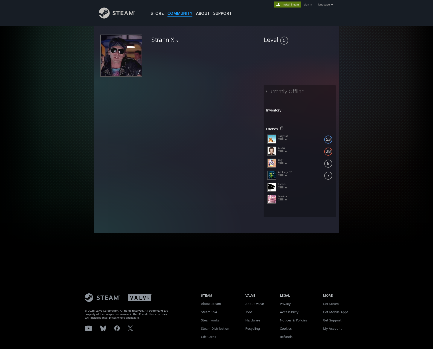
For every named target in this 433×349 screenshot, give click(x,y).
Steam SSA (209, 312)
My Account (332, 328)
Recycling (252, 328)
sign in (308, 4)
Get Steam (331, 304)
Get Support (332, 320)
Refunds (286, 337)
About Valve (254, 304)
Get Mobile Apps (335, 312)
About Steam (211, 304)
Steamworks (210, 320)
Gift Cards (208, 337)
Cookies (286, 328)
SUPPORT (222, 13)
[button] (300, 40)
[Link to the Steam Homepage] (117, 17)
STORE (157, 13)
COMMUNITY (179, 13)
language (324, 4)
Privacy (285, 304)
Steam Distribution (215, 328)
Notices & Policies (293, 320)
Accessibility (289, 312)
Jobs (248, 312)
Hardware (252, 320)
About (203, 13)
